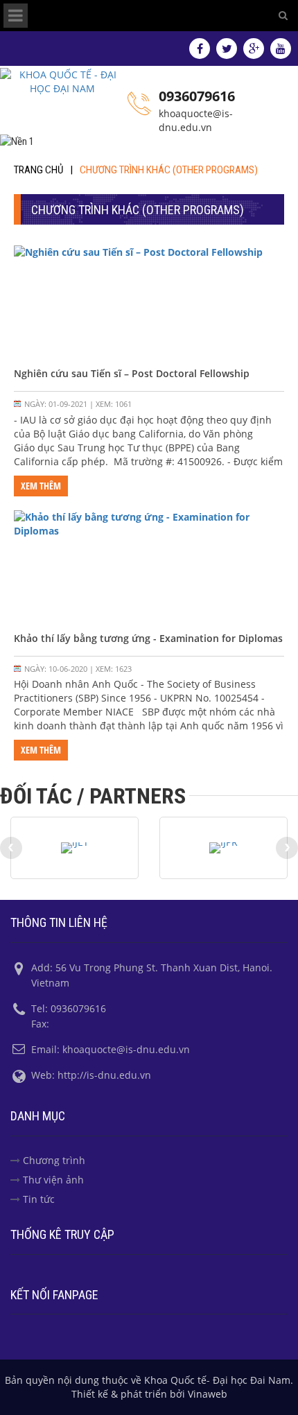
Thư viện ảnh (53, 1179)
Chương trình (54, 1160)
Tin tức (39, 1199)
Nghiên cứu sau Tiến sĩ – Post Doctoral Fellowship (131, 373)
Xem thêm (41, 485)
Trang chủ (38, 170)
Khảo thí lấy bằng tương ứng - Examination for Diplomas (148, 638)
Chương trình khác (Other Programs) (169, 170)
